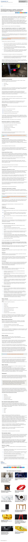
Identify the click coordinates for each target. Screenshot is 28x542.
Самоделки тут (4, 1)
